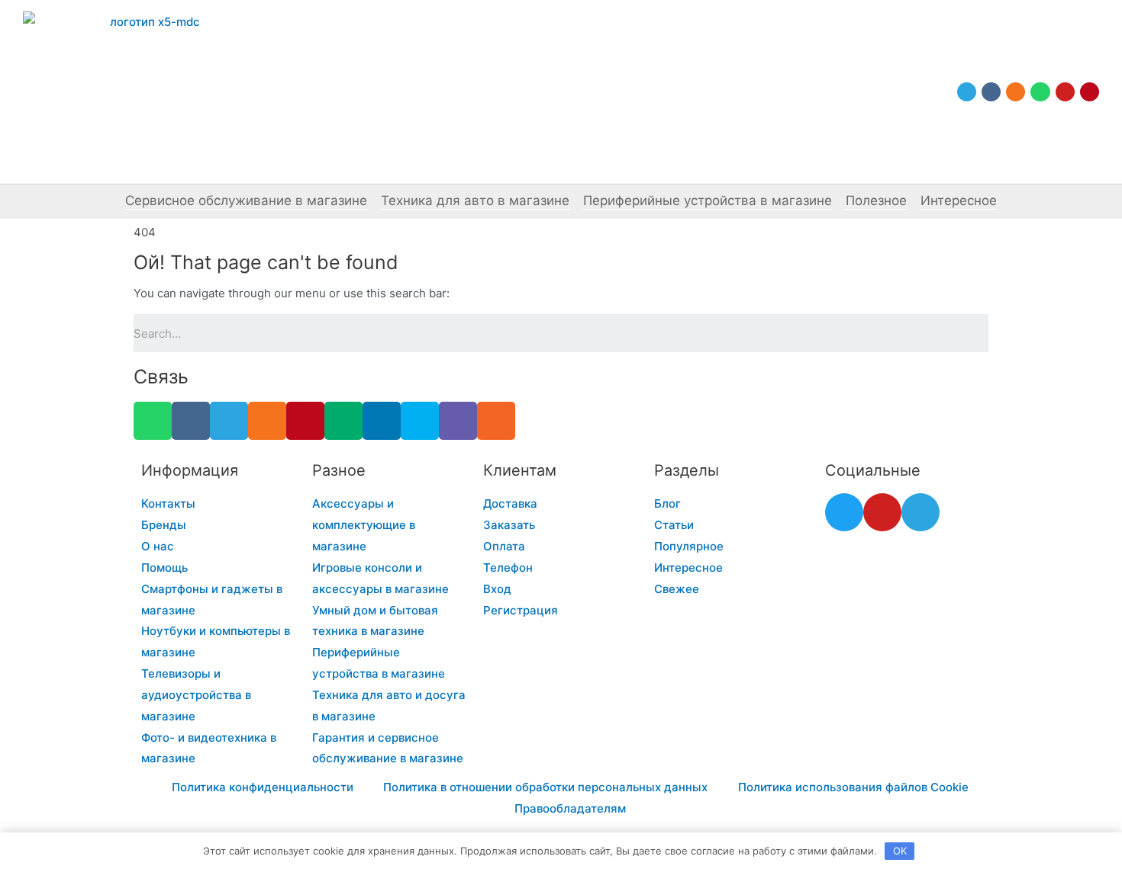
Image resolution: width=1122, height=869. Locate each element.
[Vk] (991, 91)
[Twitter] (844, 512)
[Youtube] (1065, 91)
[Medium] (343, 421)
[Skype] (420, 421)
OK (900, 851)
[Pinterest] (1089, 91)
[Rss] (496, 421)
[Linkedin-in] (382, 421)
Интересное (958, 200)
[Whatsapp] (1039, 91)
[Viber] (458, 421)
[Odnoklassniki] (1015, 91)
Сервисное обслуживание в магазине (246, 200)
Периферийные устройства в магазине (707, 200)
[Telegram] (966, 91)
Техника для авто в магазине (475, 200)
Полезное (876, 200)
